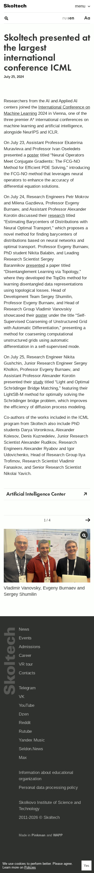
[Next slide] (87, 520)
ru (64, 17)
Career (25, 655)
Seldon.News (31, 748)
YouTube (26, 705)
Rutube (25, 731)
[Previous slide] (6, 520)
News (24, 629)
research (56, 215)
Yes (86, 866)
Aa (87, 17)
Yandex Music (32, 740)
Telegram (27, 688)
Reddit (25, 722)
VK (21, 696)
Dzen (24, 714)
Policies (30, 867)
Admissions (29, 646)
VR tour (26, 664)
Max (23, 757)
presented (35, 265)
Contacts (27, 673)
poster (33, 155)
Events (25, 638)
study (38, 382)
